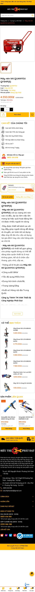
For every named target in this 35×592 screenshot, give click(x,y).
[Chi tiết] (32, 185)
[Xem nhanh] (15, 408)
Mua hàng (9, 428)
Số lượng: (3, 106)
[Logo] (17, 9)
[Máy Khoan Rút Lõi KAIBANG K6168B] (6, 332)
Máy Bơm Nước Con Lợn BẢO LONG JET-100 (22, 373)
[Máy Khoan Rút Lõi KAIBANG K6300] (6, 365)
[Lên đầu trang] (31, 581)
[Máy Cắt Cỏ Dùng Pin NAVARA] (6, 387)
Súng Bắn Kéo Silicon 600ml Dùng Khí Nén (8, 418)
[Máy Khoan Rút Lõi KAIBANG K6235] (6, 354)
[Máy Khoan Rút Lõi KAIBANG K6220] (6, 343)
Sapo (22, 548)
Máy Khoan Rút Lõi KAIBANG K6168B (22, 329)
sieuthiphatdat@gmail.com (12, 491)
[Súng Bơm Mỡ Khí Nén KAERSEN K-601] (26, 407)
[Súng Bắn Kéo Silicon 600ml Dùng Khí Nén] (9, 407)
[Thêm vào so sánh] (15, 405)
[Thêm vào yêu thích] (32, 114)
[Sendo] (14, 535)
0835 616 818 (12, 157)
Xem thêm (17, 314)
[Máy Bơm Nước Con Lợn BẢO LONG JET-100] (6, 376)
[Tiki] (10, 535)
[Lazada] (6, 535)
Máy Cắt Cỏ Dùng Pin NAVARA (22, 383)
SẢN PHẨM (11, 396)
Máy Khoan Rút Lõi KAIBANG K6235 (22, 351)
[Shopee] (1, 535)
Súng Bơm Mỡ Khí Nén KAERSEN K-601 (26, 418)
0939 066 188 (6, 524)
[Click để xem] (17, 44)
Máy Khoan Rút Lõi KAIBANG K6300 (22, 362)
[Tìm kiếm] (32, 15)
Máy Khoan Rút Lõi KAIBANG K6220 (22, 340)
